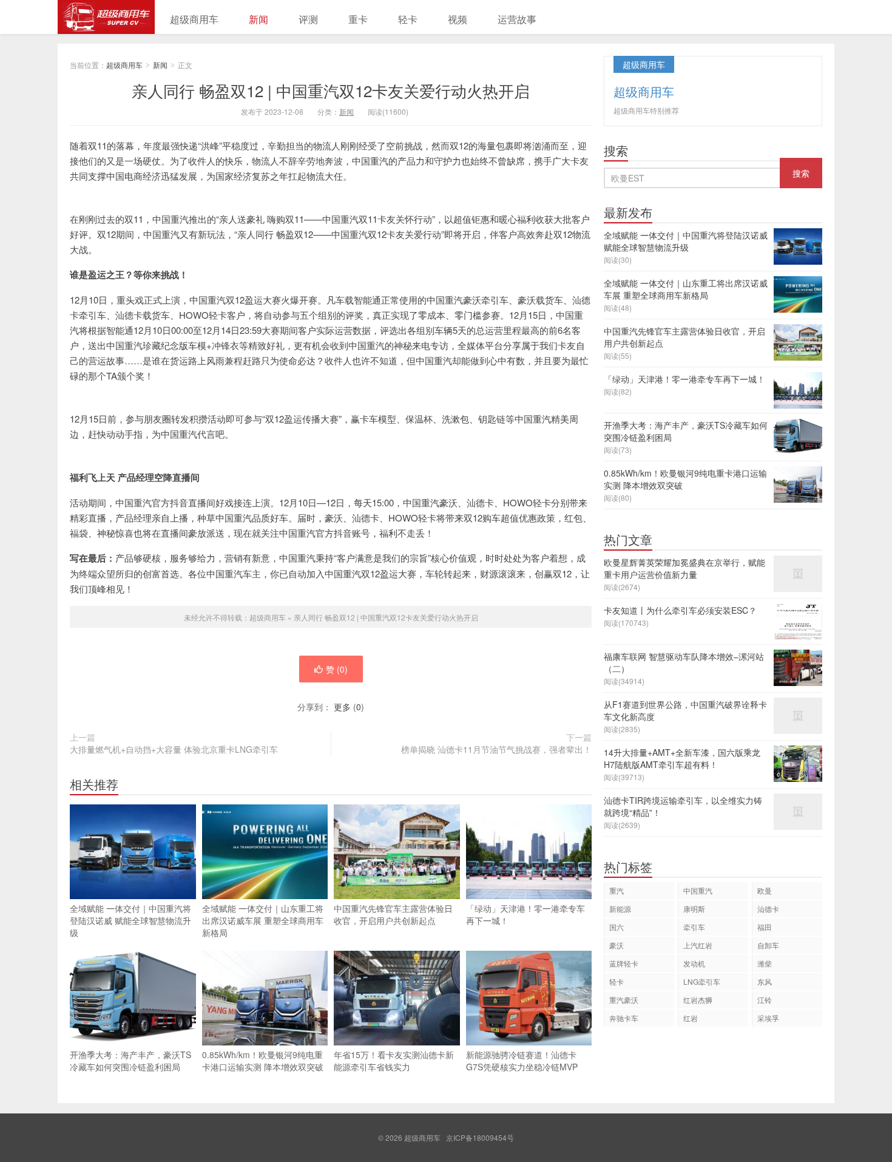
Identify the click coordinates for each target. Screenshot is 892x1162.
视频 (457, 19)
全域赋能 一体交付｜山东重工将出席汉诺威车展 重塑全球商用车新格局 (262, 920)
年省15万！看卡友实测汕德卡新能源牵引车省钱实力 (394, 1060)
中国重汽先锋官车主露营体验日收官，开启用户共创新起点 (393, 914)
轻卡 (407, 19)
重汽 (616, 890)
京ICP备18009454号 (480, 1137)
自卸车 (768, 945)
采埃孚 (768, 1018)
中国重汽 (697, 890)
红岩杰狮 (697, 999)
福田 (764, 927)
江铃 (764, 999)
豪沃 (616, 945)
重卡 (358, 19)
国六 (616, 927)
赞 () (337, 669)
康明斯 (694, 908)
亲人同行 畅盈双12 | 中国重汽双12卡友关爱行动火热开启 (331, 90)
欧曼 (764, 890)
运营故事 (517, 19)
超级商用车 (106, 17)
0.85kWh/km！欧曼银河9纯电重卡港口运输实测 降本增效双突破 (262, 1060)
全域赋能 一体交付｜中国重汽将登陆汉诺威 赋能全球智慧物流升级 (130, 920)
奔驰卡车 (623, 1018)
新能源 (620, 908)
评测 (308, 19)
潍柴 (764, 963)
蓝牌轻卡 (623, 963)
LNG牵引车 (701, 981)
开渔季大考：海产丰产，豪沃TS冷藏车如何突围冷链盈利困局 (130, 1060)
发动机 (694, 963)
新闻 (258, 19)
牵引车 (694, 927)
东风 (764, 981)
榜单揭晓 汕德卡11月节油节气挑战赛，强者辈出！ (496, 749)
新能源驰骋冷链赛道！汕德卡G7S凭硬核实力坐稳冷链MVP (522, 1060)
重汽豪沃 (623, 999)
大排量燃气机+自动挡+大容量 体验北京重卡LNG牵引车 (174, 749)
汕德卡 (768, 908)
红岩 (690, 1018)
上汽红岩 (697, 945)
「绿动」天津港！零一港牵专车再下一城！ (525, 914)
